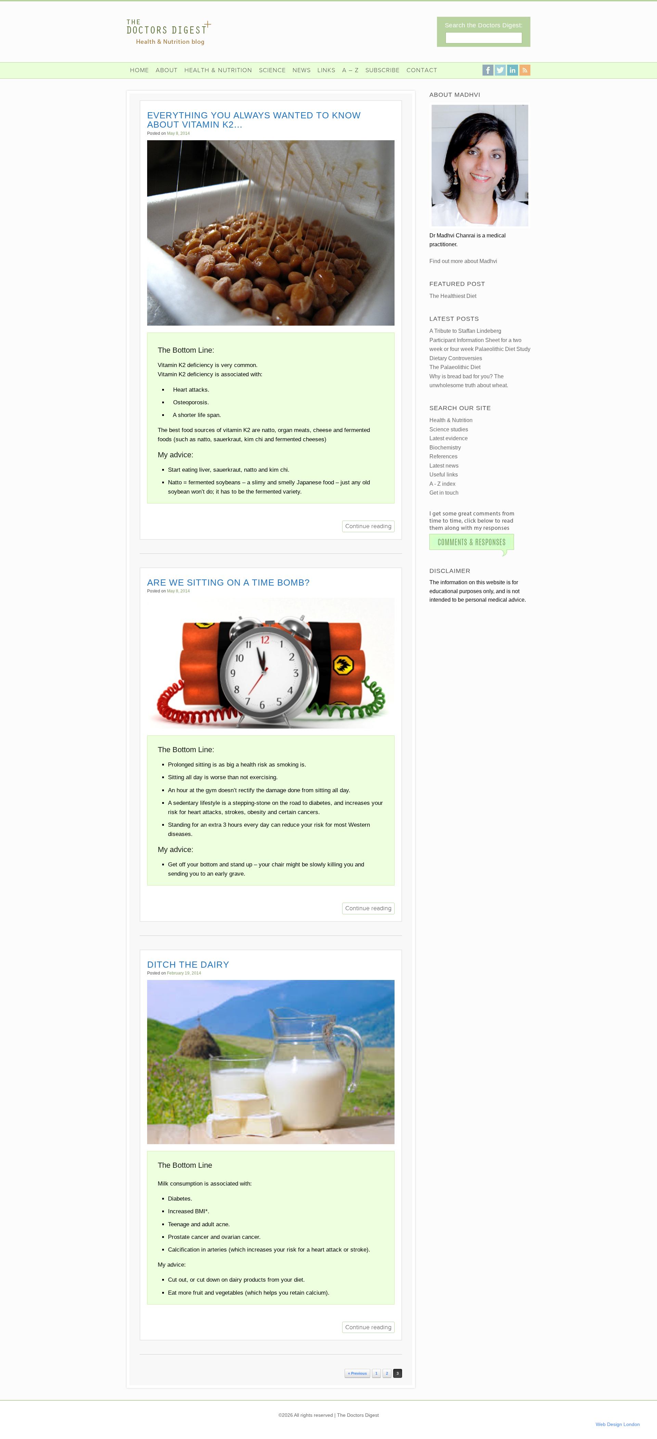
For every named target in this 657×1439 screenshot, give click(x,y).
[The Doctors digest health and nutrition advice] (169, 32)
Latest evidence (448, 438)
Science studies (448, 429)
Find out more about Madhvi (463, 261)
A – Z (350, 70)
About (167, 70)
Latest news (444, 466)
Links (326, 70)
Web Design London (618, 1424)
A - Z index (442, 484)
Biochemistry (445, 447)
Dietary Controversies (455, 358)
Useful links (443, 475)
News (302, 70)
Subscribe (382, 70)
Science (272, 70)
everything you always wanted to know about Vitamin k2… (254, 120)
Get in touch (444, 493)
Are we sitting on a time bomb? (228, 582)
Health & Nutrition (218, 70)
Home (139, 70)
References (443, 456)
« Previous (357, 1373)
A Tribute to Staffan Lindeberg (465, 331)
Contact (422, 70)
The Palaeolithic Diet (454, 367)
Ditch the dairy (188, 964)
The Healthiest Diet (452, 296)
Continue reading (368, 526)
